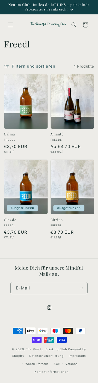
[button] (10, 25)
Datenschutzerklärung (46, 356)
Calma (9, 134)
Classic (10, 220)
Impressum (77, 356)
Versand (71, 364)
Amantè (57, 134)
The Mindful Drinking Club (46, 349)
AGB (57, 364)
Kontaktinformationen (51, 372)
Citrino (56, 220)
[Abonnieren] (81, 288)
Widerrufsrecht (37, 364)
